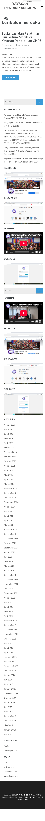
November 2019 (11, 693)
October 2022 (10, 589)
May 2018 (8, 725)
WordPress (23, 799)
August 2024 (9, 507)
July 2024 (8, 511)
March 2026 (9, 447)
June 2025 (8, 470)
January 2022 (10, 625)
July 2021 (8, 643)
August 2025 (9, 466)
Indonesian (29, 1)
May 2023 (8, 561)
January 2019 (10, 716)
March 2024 (9, 525)
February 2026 (10, 452)
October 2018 (10, 720)
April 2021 (8, 652)
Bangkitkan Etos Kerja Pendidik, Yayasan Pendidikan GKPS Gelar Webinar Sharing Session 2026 (21, 150)
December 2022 (11, 579)
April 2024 (8, 520)
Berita (6, 746)
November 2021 (11, 634)
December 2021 (11, 629)
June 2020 (8, 684)
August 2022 (9, 598)
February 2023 (10, 570)
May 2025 (8, 475)
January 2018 (10, 730)
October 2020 (10, 670)
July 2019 (8, 707)
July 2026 (8, 429)
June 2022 (8, 607)
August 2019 (9, 702)
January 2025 (10, 493)
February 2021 (10, 657)
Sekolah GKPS (23, 45)
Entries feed (9, 767)
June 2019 (8, 711)
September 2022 (11, 593)
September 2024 (11, 502)
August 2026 (9, 425)
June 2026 (8, 434)
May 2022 (8, 611)
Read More (10, 78)
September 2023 (11, 548)
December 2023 (11, 538)
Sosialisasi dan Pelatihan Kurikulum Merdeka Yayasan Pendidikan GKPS (21, 37)
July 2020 (8, 680)
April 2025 (8, 479)
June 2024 (8, 516)
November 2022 (11, 584)
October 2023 (10, 543)
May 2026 (8, 438)
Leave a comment (10, 48)
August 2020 (9, 675)
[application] (23, 243)
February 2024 (10, 529)
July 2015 (8, 734)
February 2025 (10, 488)
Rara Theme (30, 797)
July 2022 (8, 602)
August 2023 (9, 552)
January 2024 (10, 534)
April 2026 (8, 443)
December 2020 (11, 666)
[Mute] (36, 252)
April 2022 (8, 616)
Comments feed (11, 771)
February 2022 (10, 620)
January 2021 (10, 661)
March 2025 (9, 484)
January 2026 (10, 457)
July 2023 (8, 557)
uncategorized (10, 750)
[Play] (7, 252)
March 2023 (9, 566)
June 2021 (8, 648)
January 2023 (10, 575)
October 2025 (10, 461)
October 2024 (10, 497)
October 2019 (10, 698)
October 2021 (10, 639)
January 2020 (10, 689)
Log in (6, 762)
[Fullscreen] (40, 252)
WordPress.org (11, 776)
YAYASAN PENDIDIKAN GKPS (20, 6)
